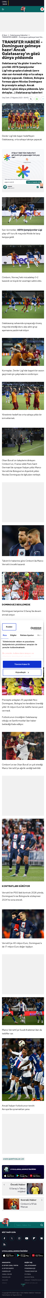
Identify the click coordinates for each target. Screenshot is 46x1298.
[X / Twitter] (11, 1238)
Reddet (9, 627)
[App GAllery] (35, 1176)
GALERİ (5, 1280)
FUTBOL (28, 1274)
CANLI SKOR (7, 1274)
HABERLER (6, 1271)
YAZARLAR (6, 1277)
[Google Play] (22, 1176)
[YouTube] (26, 1238)
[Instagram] (19, 1238)
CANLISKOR (4, 3)
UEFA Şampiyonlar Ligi (29, 229)
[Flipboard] (34, 1238)
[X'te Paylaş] (30, 98)
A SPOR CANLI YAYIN (10, 1265)
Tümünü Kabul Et (22, 664)
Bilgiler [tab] (13, 635)
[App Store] (9, 1176)
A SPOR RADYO (8, 1268)
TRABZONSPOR (31, 1271)
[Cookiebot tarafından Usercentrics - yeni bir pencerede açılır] (31, 628)
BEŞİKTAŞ (28, 1262)
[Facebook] (4, 1238)
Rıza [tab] (5, 635)
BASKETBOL (29, 1277)
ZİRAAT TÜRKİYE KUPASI (34, 1280)
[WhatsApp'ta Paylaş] (36, 98)
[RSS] (4, 1244)
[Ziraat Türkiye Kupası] (42, 9)
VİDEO (4, 1283)
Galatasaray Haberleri (19, 35)
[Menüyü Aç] (3, 9)
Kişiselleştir (21, 672)
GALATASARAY (30, 1265)
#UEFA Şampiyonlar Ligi (13, 1159)
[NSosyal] (41, 1238)
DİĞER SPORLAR (31, 1283)
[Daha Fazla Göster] (43, 98)
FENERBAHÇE (30, 1268)
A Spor (4, 35)
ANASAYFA (6, 1262)
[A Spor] (23, 9)
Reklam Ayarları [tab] (27, 635)
